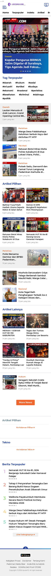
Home (6, 12)
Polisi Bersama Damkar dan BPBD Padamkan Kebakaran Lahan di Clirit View (13, 257)
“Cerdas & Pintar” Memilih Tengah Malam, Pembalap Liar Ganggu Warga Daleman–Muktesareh (13, 362)
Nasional (23, 90)
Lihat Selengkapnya (25, 534)
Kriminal (24, 94)
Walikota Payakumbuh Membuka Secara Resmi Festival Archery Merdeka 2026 (27, 500)
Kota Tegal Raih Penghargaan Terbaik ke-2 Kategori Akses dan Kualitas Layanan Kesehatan (32, 295)
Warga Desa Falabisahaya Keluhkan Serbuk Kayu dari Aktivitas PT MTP (33, 134)
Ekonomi (8, 90)
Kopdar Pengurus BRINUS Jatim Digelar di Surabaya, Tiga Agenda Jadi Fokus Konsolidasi (23, 65)
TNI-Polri (8, 86)
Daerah (8, 56)
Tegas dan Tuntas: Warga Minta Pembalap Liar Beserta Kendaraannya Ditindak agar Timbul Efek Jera (37, 333)
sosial (33, 82)
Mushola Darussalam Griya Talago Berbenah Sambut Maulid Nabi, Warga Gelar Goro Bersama (32, 275)
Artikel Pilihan (11, 420)
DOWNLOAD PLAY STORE (29, 567)
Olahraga (39, 94)
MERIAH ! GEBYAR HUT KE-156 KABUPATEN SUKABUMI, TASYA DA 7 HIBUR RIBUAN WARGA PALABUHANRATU (13, 333)
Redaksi (13, 567)
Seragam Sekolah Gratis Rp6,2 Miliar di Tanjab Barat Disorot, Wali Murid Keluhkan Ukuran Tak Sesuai (33, 383)
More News (25, 402)
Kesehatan (9, 94)
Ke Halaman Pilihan (24, 427)
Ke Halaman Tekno (25, 449)
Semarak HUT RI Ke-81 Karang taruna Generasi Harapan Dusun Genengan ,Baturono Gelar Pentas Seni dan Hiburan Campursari (37, 236)
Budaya (34, 86)
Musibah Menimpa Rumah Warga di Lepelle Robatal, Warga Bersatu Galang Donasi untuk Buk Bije (37, 362)
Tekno (6, 442)
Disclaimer (26, 561)
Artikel (41, 12)
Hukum (21, 82)
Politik (7, 98)
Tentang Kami (39, 561)
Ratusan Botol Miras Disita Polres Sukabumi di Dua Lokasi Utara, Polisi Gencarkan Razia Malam (32, 152)
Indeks (30, 12)
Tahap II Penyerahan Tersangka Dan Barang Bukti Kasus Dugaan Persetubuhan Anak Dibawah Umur (28, 486)
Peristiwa (37, 90)
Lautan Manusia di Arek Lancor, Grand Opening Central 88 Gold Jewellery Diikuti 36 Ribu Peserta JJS (13, 113)
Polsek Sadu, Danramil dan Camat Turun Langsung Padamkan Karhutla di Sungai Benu (32, 169)
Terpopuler (18, 12)
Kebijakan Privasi (13, 561)
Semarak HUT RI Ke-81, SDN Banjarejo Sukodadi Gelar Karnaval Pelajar (27, 473)
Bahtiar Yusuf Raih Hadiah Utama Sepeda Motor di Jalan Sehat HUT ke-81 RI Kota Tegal (13, 207)
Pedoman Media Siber (16, 564)
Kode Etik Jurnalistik (35, 564)
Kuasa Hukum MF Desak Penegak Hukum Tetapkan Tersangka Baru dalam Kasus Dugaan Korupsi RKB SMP (27, 523)
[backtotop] (25, 549)
